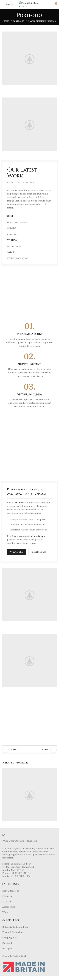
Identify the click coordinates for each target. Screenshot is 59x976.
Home (6, 21)
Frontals (6, 901)
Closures (7, 896)
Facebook (7, 943)
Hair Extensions (10, 890)
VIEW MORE (16, 552)
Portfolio (18, 21)
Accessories (8, 906)
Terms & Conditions (12, 932)
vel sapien (19, 502)
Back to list (29, 750)
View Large (54, 770)
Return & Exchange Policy (15, 927)
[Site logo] (29, 4)
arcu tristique (38, 536)
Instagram (7, 948)
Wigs (5, 912)
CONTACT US (39, 552)
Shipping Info (9, 937)
